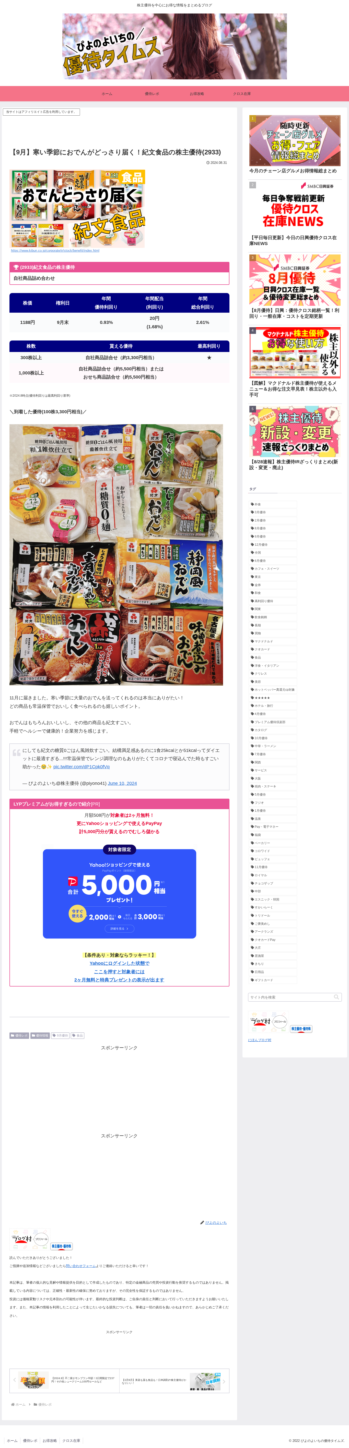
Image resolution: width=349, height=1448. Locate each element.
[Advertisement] (119, 128)
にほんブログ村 (259, 1040)
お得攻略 (50, 1441)
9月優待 (62, 1035)
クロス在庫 (71, 1441)
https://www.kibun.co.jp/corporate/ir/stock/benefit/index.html (55, 250)
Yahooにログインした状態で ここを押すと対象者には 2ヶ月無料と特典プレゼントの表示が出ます (119, 971)
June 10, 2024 (122, 783)
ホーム (12, 1441)
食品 (80, 1035)
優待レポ (21, 1035)
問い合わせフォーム (81, 1266)
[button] (336, 997)
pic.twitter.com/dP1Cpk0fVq (81, 766)
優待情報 (42, 1035)
